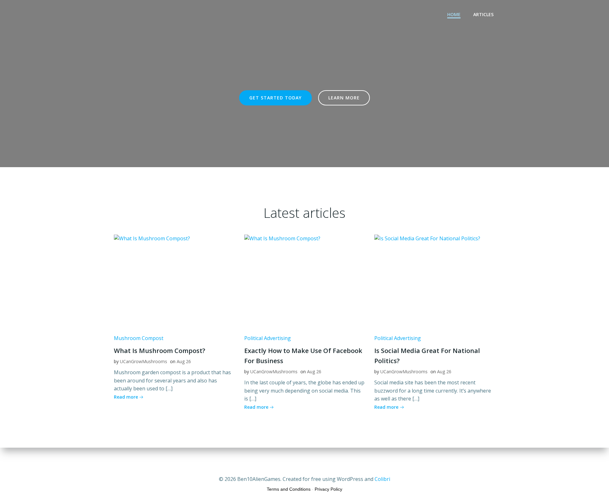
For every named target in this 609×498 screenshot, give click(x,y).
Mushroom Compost (138, 338)
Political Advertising (267, 338)
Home (454, 14)
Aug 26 (184, 361)
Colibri (382, 479)
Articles (483, 14)
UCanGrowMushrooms (143, 361)
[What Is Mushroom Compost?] (174, 281)
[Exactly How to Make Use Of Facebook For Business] (304, 281)
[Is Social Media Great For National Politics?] (434, 281)
